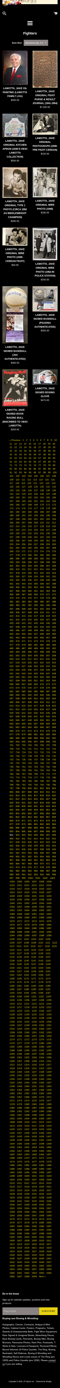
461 (12, 637)
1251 (49, 1025)
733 (12, 759)
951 (24, 856)
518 (18, 662)
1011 (20, 885)
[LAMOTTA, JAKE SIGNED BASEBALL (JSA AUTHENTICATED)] (15, 315)
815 (24, 795)
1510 (12, 1183)
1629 (49, 1251)
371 (48, 594)
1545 (49, 1201)
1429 (34, 1133)
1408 (12, 1122)
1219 (34, 1007)
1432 (12, 1136)
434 (42, 623)
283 (48, 555)
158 (18, 501)
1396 (12, 1115)
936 (30, 849)
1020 (42, 888)
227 (48, 530)
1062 (42, 914)
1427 (20, 1133)
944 (30, 853)
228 (54, 530)
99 (49, 472)
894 (18, 831)
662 (18, 727)
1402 (12, 1118)
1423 (34, 1129)
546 (42, 673)
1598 (42, 1233)
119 (23, 483)
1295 (20, 1054)
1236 (27, 1018)
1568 (42, 1215)
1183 (34, 985)
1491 (49, 1169)
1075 (49, 921)
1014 (42, 885)
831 (24, 802)
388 (54, 601)
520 (30, 662)
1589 (20, 1229)
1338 (27, 1079)
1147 (34, 964)
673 (36, 731)
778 (42, 777)
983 (24, 871)
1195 (34, 993)
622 (18, 709)
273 (36, 551)
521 (36, 662)
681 (36, 734)
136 (30, 490)
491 (48, 648)
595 (48, 695)
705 (36, 745)
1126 (12, 953)
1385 (20, 1107)
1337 (20, 1079)
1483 (34, 1165)
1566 (27, 1215)
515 (48, 659)
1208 (42, 1000)
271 (24, 551)
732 (54, 756)
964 (54, 860)
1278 (27, 1043)
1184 (41, 985)
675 (48, 731)
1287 (49, 1046)
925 (12, 845)
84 (25, 468)
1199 (19, 996)
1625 (20, 1251)
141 (12, 494)
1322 (42, 1068)
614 (18, 705)
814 (18, 795)
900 (54, 831)
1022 (12, 892)
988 (54, 871)
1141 (34, 960)
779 (48, 777)
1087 (49, 928)
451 (48, 630)
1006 (27, 881)
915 (48, 838)
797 (12, 788)
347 (48, 583)
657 (36, 723)
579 (48, 687)
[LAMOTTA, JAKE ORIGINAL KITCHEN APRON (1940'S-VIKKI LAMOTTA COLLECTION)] (15, 125)
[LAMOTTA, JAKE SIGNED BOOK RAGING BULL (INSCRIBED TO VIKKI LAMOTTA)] (15, 387)
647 (24, 720)
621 (12, 709)
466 (42, 637)
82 (16, 468)
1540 (12, 1201)
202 (42, 519)
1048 (27, 906)
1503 (49, 1176)
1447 (34, 1143)
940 (54, 849)
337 (36, 580)
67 (40, 461)
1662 (27, 1273)
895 (24, 831)
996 (54, 874)
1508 (42, 1179)
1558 (12, 1212)
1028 (12, 896)
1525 (34, 1190)
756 (54, 767)
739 (48, 759)
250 (42, 540)
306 (42, 565)
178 (42, 508)
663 (24, 727)
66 (35, 461)
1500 (27, 1176)
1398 (27, 1115)
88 (44, 468)
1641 (49, 1258)
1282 (12, 1046)
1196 (41, 993)
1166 (41, 975)
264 (30, 548)
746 (42, 763)
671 (24, 731)
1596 (27, 1233)
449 (36, 630)
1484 (42, 1165)
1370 (42, 1097)
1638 (27, 1258)
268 (54, 548)
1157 (19, 971)
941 (12, 853)
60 (54, 458)
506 (42, 655)
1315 (34, 1064)
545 (36, 673)
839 (24, 806)
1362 (27, 1093)
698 (42, 741)
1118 (47, 946)
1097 (34, 935)
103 (24, 476)
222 (18, 530)
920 (30, 842)
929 (36, 845)
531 (48, 666)
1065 (20, 917)
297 (36, 562)
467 (48, 637)
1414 (12, 1125)
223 (24, 530)
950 (18, 856)
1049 (34, 906)
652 (54, 720)
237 (12, 537)
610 (42, 702)
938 (42, 849)
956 (54, 856)
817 (36, 795)
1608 (27, 1240)
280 (30, 555)
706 (42, 745)
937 (36, 849)
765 (12, 774)
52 (16, 458)
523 (48, 662)
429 (12, 623)
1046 (12, 906)
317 (12, 573)
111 (24, 479)
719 (24, 752)
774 (18, 777)
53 (20, 458)
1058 (12, 914)
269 (12, 551)
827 (48, 799)
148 (54, 494)
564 (54, 680)
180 (54, 508)
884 (54, 824)
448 (30, 630)
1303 (34, 1057)
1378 (12, 1104)
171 (48, 504)
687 (24, 738)
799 (24, 788)
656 (30, 723)
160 (30, 501)
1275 (49, 1039)
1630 (12, 1255)
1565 (20, 1215)
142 (18, 494)
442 (42, 627)
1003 (52, 878)
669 (12, 731)
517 (12, 662)
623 (24, 709)
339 (48, 580)
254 (18, 544)
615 (24, 705)
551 (24, 677)
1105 (48, 939)
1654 (12, 1269)
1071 (20, 921)
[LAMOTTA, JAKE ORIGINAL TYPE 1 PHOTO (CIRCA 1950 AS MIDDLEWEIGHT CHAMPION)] (15, 182)
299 (48, 562)
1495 (34, 1172)
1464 (27, 1154)
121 (35, 483)
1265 (20, 1036)
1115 (26, 946)
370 (42, 594)
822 (18, 799)
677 (12, 734)
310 (18, 569)
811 (48, 792)
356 (54, 587)
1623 (49, 1247)
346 (42, 583)
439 (24, 627)
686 (18, 738)
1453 (34, 1147)
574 (18, 687)
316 (54, 569)
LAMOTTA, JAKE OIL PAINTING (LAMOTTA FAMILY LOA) (15, 92)
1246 (12, 1025)
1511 (20, 1183)
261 (12, 548)
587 (48, 691)
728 (30, 756)
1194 (27, 993)
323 (48, 573)
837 (12, 806)
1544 (42, 1201)
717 (12, 752)
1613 (20, 1244)
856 (30, 813)
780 (54, 777)
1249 (34, 1025)
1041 (20, 903)
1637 (20, 1258)
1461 (49, 1151)
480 (30, 645)
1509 (49, 1179)
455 (24, 634)
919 (24, 842)
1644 (27, 1262)
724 (54, 752)
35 (30, 451)
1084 (27, 928)
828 (54, 799)
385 (36, 601)
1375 (34, 1100)
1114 (19, 946)
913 (36, 838)
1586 (42, 1226)
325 (12, 576)
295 (24, 562)
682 (42, 734)
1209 (49, 1000)
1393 (34, 1111)
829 (12, 802)
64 (25, 461)
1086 (42, 928)
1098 (42, 935)
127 (24, 486)
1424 (42, 1129)
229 (12, 533)
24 (25, 447)
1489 (34, 1169)
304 (30, 565)
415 (24, 616)
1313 (20, 1064)
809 (36, 792)
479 (24, 645)
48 (44, 454)
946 (42, 853)
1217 (20, 1007)
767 (24, 774)
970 (42, 863)
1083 (20, 928)
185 (36, 512)
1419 (49, 1125)
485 (12, 648)
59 (49, 458)
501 (12, 655)
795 (48, 784)
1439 (20, 1140)
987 (48, 871)
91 (11, 472)
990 (18, 874)
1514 (42, 1183)
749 (12, 767)
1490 (42, 1169)
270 (18, 551)
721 (36, 752)
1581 (49, 1222)
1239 (49, 1018)
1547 (20, 1204)
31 (11, 451)
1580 (42, 1222)
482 (42, 645)
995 (48, 874)
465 (36, 637)
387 (48, 601)
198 (18, 519)
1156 (12, 971)
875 (48, 820)
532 (54, 666)
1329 (49, 1072)
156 (54, 497)
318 (18, 573)
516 (54, 659)
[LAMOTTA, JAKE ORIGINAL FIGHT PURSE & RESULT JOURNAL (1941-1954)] (45, 69)
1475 (20, 1161)
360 (30, 591)
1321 (34, 1068)
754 (42, 767)
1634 (42, 1255)
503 (24, 655)
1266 (27, 1036)
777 (36, 777)
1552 (12, 1208)
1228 (12, 1014)
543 (24, 673)
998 (18, 878)
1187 (19, 989)
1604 (42, 1237)
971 (48, 863)
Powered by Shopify (44, 1381)
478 (18, 645)
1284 (27, 1046)
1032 (42, 896)
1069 (49, 917)
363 (48, 591)
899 (48, 831)
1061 (34, 914)
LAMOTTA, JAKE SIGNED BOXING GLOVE (45, 392)
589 (12, 695)
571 (48, 684)
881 (36, 824)
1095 (20, 935)
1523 (20, 1190)
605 (12, 702)
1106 (12, 942)
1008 (42, 881)
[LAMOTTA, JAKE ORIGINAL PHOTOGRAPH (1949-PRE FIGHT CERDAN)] (45, 124)
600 (30, 698)
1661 (20, 1273)
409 (36, 612)
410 (42, 612)
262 (18, 548)
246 (18, 540)
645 (12, 720)
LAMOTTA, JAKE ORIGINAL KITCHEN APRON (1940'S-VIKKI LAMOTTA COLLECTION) (15, 148)
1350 (27, 1086)
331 (48, 576)
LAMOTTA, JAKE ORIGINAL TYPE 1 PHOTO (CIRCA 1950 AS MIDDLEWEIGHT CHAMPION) (15, 209)
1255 (34, 1028)
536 (30, 670)
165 (12, 504)
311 (24, 569)
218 (42, 526)
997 (12, 878)
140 (54, 490)
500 (54, 652)
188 (54, 512)
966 (18, 863)
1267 (34, 1036)
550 (18, 677)
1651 (34, 1265)
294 (18, 562)
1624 (12, 1251)
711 (24, 749)
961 (36, 860)
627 (48, 709)
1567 (34, 1215)
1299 (49, 1054)
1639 (34, 1258)
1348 (12, 1086)
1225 (34, 1010)
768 (30, 774)
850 (42, 809)
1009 (49, 881)
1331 (20, 1075)
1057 (49, 910)
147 (48, 494)
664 (30, 727)
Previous (15, 440)
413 (12, 616)
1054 (27, 910)
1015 (48, 885)
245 (12, 540)
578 (42, 687)
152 (30, 497)
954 (42, 856)
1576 (12, 1222)
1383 (49, 1104)
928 (30, 845)
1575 (49, 1219)
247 (24, 540)
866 (42, 817)
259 (48, 544)
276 (54, 551)
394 (42, 605)
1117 (40, 946)
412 (54, 612)
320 (30, 573)
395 (48, 605)
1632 (27, 1255)
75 (30, 465)
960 (30, 860)
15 (30, 443)
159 (24, 501)
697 (36, 741)
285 (12, 558)
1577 (20, 1222)
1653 (49, 1265)
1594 (12, 1233)
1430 (42, 1133)
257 (36, 544)
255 (24, 544)
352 (30, 587)
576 (30, 687)
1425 (49, 1129)
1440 (27, 1140)
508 (54, 655)
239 (24, 537)
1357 (34, 1090)
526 (18, 666)
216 (30, 526)
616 (30, 705)
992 (30, 874)
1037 (34, 899)
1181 (19, 985)
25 (30, 447)
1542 (27, 1201)
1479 (49, 1161)
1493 (20, 1172)
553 (36, 677)
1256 (42, 1028)
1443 (49, 1140)
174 (18, 508)
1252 (12, 1028)
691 (48, 738)
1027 (49, 892)
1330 (12, 1075)
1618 (12, 1247)
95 (30, 472)
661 (12, 727)
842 (42, 806)
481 (36, 645)
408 (30, 612)
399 (24, 609)
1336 (12, 1079)
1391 (20, 1111)
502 (18, 655)
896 (30, 831)
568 (30, 684)
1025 (34, 892)
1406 (42, 1118)
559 (24, 680)
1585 (34, 1226)
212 (54, 522)
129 (36, 486)
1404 (27, 1118)
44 (25, 454)
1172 (41, 978)
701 (12, 745)
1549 (34, 1204)
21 (11, 447)
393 (36, 605)
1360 (12, 1093)
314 (42, 569)
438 (18, 627)
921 (36, 842)
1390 (12, 1111)
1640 (42, 1258)
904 (30, 835)
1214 (42, 1003)
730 (42, 756)
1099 (49, 935)
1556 (42, 1208)
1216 (12, 1007)
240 (30, 537)
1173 (48, 978)
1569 (49, 1215)
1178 (41, 982)
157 (12, 501)
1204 (12, 1000)
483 (48, 645)
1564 (12, 1215)
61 (11, 461)
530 (42, 666)
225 (36, 530)
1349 (20, 1086)
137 (36, 490)
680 (30, 734)
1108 (27, 942)
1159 (34, 971)
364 (54, 591)
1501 (34, 1176)
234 (42, 533)
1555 (34, 1208)
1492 (12, 1172)
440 (30, 627)
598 (18, 698)
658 (42, 723)
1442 (42, 1140)
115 (47, 479)
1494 (27, 1172)
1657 (34, 1269)
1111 (48, 942)
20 (54, 443)
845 (12, 809)
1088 (12, 932)
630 (18, 713)
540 (54, 670)
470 (18, 641)
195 (48, 515)
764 (54, 770)
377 (36, 598)
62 (16, 461)
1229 (20, 1014)
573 (12, 687)
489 (36, 648)
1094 (12, 935)
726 (18, 756)
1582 (12, 1226)
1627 (34, 1251)
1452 (27, 1147)
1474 (12, 1161)
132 (54, 486)
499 (48, 652)
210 (42, 522)
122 (42, 483)
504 (30, 655)
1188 (27, 989)
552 (30, 677)
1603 (34, 1237)
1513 (34, 1183)
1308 (27, 1061)
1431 (49, 1133)
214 (18, 526)
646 (18, 720)
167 (24, 504)
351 (24, 587)
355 (48, 587)
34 (25, 451)
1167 (48, 975)
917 (12, 842)
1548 (27, 1204)
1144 (12, 964)
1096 (27, 935)
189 (12, 515)
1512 (27, 1183)
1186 (12, 989)
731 (48, 756)
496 (30, 652)
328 (30, 576)
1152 (27, 968)
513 (36, 659)
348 (54, 583)
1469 (20, 1158)
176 (30, 508)
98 (44, 472)
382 (18, 601)
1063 (49, 914)
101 (12, 476)
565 (12, 684)
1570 (12, 1219)
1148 (41, 964)
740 (54, 759)
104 (30, 476)
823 (24, 799)
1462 (12, 1154)
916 (54, 838)
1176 (27, 982)
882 (42, 824)
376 (30, 598)
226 (42, 530)
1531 (34, 1194)
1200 (27, 996)
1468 (12, 1158)
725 (12, 756)
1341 (49, 1079)
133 (12, 490)
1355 (20, 1090)
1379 (20, 1104)
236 (54, 533)
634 (42, 713)
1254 (27, 1028)
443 (48, 627)
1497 (49, 1172)
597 (12, 698)
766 (18, 774)
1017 (20, 888)
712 (30, 749)
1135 (34, 957)
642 (42, 716)
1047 (20, 906)
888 (30, 827)
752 (30, 767)
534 (18, 670)
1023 (20, 892)
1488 (27, 1169)
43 (20, 454)
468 (54, 637)
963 (48, 860)
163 (48, 501)
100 (55, 472)
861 (12, 817)
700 (54, 741)
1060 (27, 914)
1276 (12, 1043)
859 (48, 813)
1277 (20, 1043)
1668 (27, 1276)
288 (30, 558)
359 (24, 591)
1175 (19, 982)
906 (42, 835)
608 (30, 702)
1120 (12, 950)
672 (30, 731)
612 (54, 702)
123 (48, 483)
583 (24, 691)
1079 (34, 924)
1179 (48, 982)
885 (12, 827)
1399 (34, 1115)
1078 (27, 924)
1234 (12, 1018)
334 (18, 580)
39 (49, 451)
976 (30, 867)
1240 (12, 1021)
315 (48, 569)
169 (36, 504)
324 (54, 573)
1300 (12, 1057)
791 (24, 784)
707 (48, 745)
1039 (49, 899)
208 (30, 522)
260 (54, 544)
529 (36, 666)
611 (48, 702)
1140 (27, 960)
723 (48, 752)
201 (36, 519)
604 (54, 698)
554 (42, 677)
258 (42, 544)
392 (30, 605)
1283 (20, 1046)
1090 (27, 932)
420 (54, 616)
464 (30, 637)
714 (42, 749)
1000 (31, 878)
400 (30, 609)
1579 (34, 1222)
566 (18, 684)
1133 (19, 957)
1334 (42, 1075)
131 (48, 486)
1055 (34, 910)
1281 (49, 1043)
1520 (42, 1186)
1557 (49, 1208)
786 (42, 781)
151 (24, 497)
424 (30, 619)
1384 (12, 1107)
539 (48, 670)
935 (24, 849)
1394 (42, 1111)
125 (12, 486)
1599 (49, 1233)
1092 (42, 932)
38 (44, 451)
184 (30, 512)
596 (54, 695)
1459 (34, 1151)
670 (18, 731)
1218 (27, 1007)
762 (42, 770)
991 (24, 874)
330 (42, 576)
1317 (49, 1064)
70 (54, 461)
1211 (20, 1003)
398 (18, 609)
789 (12, 784)
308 (54, 565)
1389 (49, 1107)
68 (44, 461)
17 (39, 443)
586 (42, 691)
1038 (42, 899)
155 (48, 497)
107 (48, 476)
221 (12, 530)
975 (24, 867)
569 (36, 684)
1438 (12, 1140)
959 (24, 860)
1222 (12, 1010)
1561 (34, 1212)
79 (49, 465)
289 (36, 558)
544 (30, 673)
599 (24, 698)
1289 (20, 1050)
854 (18, 813)
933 (12, 849)
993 (36, 874)
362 (42, 591)
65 (30, 461)
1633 (34, 1255)
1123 (34, 950)
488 (30, 648)
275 (48, 551)
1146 (27, 964)
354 (42, 587)
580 (54, 687)
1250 (42, 1025)
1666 (12, 1276)
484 (54, 645)
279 (24, 555)
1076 (12, 924)
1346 (42, 1082)
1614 (27, 1244)
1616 (42, 1244)
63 (20, 461)
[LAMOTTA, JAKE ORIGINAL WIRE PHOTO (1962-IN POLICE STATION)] (45, 244)
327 (24, 576)
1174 (12, 982)
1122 (27, 950)
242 (42, 537)
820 (54, 795)
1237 (34, 1018)
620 (54, 705)
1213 (34, 1003)
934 (18, 849)
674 (42, 731)
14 (25, 443)
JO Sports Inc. (29, 1381)
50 (54, 454)
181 (12, 512)
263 (24, 548)
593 (36, 695)
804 (54, 788)
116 (53, 479)
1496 (42, 1172)
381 (12, 601)
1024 (27, 892)
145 (36, 494)
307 (48, 565)
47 (40, 454)
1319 (20, 1068)
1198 (12, 996)
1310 (42, 1061)
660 (54, 723)
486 (18, 648)
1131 (48, 953)
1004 (12, 881)
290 (42, 558)
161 (36, 501)
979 (48, 867)
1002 (45, 878)
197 (12, 519)
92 (16, 472)
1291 (34, 1050)
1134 (27, 957)
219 (48, 526)
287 (24, 558)
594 (42, 695)
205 (12, 522)
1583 (20, 1226)
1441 (34, 1140)
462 (18, 637)
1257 (49, 1028)
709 (12, 749)
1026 (42, 892)
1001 (38, 878)
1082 (12, 928)
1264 (12, 1036)
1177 (34, 982)
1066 (27, 917)
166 (18, 504)
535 (24, 670)
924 (54, 842)
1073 (34, 921)
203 (48, 519)
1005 (20, 881)
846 (18, 809)
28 (44, 447)
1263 (49, 1032)
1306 (12, 1061)
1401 (49, 1115)
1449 (49, 1143)
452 (54, 630)
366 (18, 594)
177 (36, 508)
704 (30, 745)
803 (48, 788)
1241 (20, 1021)
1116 (33, 946)
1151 (19, 968)
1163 (19, 975)
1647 (49, 1262)
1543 (34, 1201)
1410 (27, 1122)
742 (18, 763)
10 (55, 440)
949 (12, 856)
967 (24, 863)
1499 (20, 1176)
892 (54, 827)
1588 (12, 1229)
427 (48, 619)
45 (30, 454)
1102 (27, 939)
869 (12, 820)
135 (24, 490)
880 (30, 824)
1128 (27, 953)
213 (12, 526)
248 (30, 540)
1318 (12, 1068)
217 (36, 526)
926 (18, 845)
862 (18, 817)
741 (12, 763)
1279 (34, 1043)
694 (18, 741)
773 (12, 777)
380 (54, 598)
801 (36, 788)
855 (24, 813)
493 (12, 652)
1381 (34, 1104)
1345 (34, 1082)
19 (49, 443)
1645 (34, 1262)
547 (48, 673)
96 (35, 472)
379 (48, 598)
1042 (27, 903)
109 (12, 479)
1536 (27, 1197)
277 (12, 555)
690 (42, 738)
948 (54, 853)
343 (24, 583)
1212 (27, 1003)
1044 (42, 903)
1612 (12, 1244)
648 (30, 720)
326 (18, 576)
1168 (12, 978)
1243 (34, 1021)
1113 (12, 946)
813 (12, 795)
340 (54, 580)
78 (44, 465)
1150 (12, 968)
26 (35, 447)
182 (18, 512)
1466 (42, 1154)
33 (20, 451)
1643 (20, 1262)
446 (18, 630)
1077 (20, 924)
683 (48, 734)
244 (54, 537)
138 (42, 490)
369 (36, 594)
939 (48, 849)
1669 (34, 1276)
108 (54, 476)
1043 (34, 903)
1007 (34, 881)
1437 (49, 1136)
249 (36, 540)
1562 (42, 1212)
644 (54, 716)
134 (18, 490)
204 (54, 519)
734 (18, 759)
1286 (42, 1046)
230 (18, 533)
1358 (42, 1090)
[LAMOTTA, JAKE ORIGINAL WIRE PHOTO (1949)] (45, 182)
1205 (20, 1000)
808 (30, 792)
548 (54, 673)
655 (24, 723)
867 (48, 817)
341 (12, 583)
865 (36, 817)
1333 (34, 1075)
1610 (42, 1240)
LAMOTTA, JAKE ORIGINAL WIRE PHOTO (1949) (45, 204)
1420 (12, 1129)
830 (18, 802)
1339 (34, 1079)
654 (18, 723)
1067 (34, 917)
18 (44, 443)
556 (54, 677)
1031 (34, 896)
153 (36, 497)
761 (36, 770)
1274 (42, 1039)
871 (24, 820)
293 (12, 562)
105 (36, 476)
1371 (49, 1097)
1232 (42, 1014)
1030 (27, 896)
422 (18, 619)
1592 (42, 1229)
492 (54, 648)
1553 (20, 1208)
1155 (48, 968)
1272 (27, 1039)
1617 (49, 1244)
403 (48, 609)
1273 (34, 1039)
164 (54, 501)
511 (24, 659)
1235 (20, 1018)
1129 (34, 953)
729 (36, 756)
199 (24, 519)
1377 (49, 1100)
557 (12, 680)
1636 (12, 1258)
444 (54, 627)
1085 (34, 928)
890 (42, 827)
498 (42, 652)
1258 (12, 1032)
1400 (42, 1115)
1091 (34, 932)
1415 (20, 1125)
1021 (49, 888)
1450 (12, 1147)
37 (40, 451)
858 (42, 813)
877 (12, 824)
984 (30, 871)
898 (42, 831)
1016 (12, 888)
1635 (49, 1255)
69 (49, 461)
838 (18, 806)
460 (54, 634)
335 (24, 580)
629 (12, 713)
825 (36, 799)
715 (48, 749)
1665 (49, 1273)
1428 (27, 1133)
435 (48, 623)
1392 (27, 1111)
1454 (42, 1147)
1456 (12, 1151)
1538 (42, 1197)
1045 (49, 903)
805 (12, 792)
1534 (12, 1197)
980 (54, 867)
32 (16, 451)
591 (24, 695)
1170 (27, 978)
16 (35, 443)
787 (48, 781)
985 (36, 871)
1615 (34, 1244)
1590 (27, 1229)
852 (54, 809)
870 (18, 820)
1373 (20, 1100)
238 (18, 537)
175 (24, 508)
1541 (20, 1201)
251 (48, 540)
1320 (27, 1068)
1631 (20, 1255)
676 (54, 731)
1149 (48, 964)
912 (30, 838)
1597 (34, 1233)
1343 (20, 1082)
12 (15, 443)
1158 (27, 971)
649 (36, 720)
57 (40, 458)
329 (36, 576)
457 (36, 634)
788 (54, 781)
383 (24, 601)
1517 (20, 1186)
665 (36, 727)
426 (42, 619)
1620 (27, 1247)
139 (48, 490)
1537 (34, 1197)
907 (48, 835)
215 (24, 526)
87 (40, 468)
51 (11, 458)
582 (18, 691)
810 (42, 792)
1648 (12, 1265)
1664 (42, 1273)
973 (12, 867)
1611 (48, 1240)
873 (36, 820)
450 (42, 630)
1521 (49, 1186)
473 (36, 641)
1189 (34, 989)
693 (12, 741)
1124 (41, 950)
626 (42, 709)
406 (18, 612)
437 (12, 627)
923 (48, 842)
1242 (27, 1021)
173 (12, 508)
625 (36, 709)
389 (12, 605)
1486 (12, 1169)
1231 (34, 1014)
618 (42, 705)
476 (54, 641)
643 (48, 716)
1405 (34, 1118)
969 (36, 863)
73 (20, 465)
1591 (34, 1229)
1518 (27, 1186)
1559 (20, 1212)
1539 (49, 1197)
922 (42, 842)
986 (42, 871)
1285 (34, 1046)
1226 (42, 1010)
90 (54, 468)
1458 (27, 1151)
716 (54, 749)
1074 (42, 921)
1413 (48, 1122)
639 (24, 716)
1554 (27, 1208)
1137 (48, 957)
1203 (48, 996)
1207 (34, 1000)
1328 (42, 1072)
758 (18, 770)
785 (36, 781)
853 (12, 813)
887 (24, 827)
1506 (27, 1179)
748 (54, 763)
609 (36, 702)
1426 (12, 1133)
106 (42, 476)
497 (36, 652)
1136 (41, 957)
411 (48, 612)
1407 (49, 1118)
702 (18, 745)
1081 (49, 924)
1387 (34, 1107)
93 (20, 472)
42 (16, 454)
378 (42, 598)
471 (24, 641)
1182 (27, 985)
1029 (20, 896)
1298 (42, 1054)
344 (30, 583)
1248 (27, 1025)
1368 (27, 1097)
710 (18, 749)
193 (36, 515)
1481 (20, 1165)
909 (12, 838)
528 (30, 666)
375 (24, 598)
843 (48, 806)
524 (54, 662)
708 (54, 745)
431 (24, 623)
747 (48, 763)
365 (12, 594)
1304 (42, 1057)
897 (36, 831)
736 (30, 759)
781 (12, 781)
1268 (42, 1036)
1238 (42, 1018)
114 (41, 479)
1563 (49, 1212)
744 (30, 763)
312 (30, 569)
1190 (41, 989)
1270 (12, 1039)
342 (18, 583)
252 (54, 540)
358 (18, 591)
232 (30, 533)
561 (36, 680)
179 (48, 508)
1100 (12, 939)
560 (30, 680)
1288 (12, 1050)
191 (24, 515)
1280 (42, 1043)
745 (36, 763)
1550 (42, 1204)
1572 (27, 1219)
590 (18, 695)
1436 (42, 1136)
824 (30, 799)
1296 (27, 1054)
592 (30, 695)
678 (18, 734)
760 (30, 770)
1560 (27, 1212)
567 (24, 684)
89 (49, 468)
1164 (27, 975)
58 (44, 458)
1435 (34, 1136)
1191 (48, 989)
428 (54, 619)
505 (36, 655)
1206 (27, 1000)
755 (48, 767)
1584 (27, 1226)
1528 (12, 1194)
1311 (48, 1061)
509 (12, 659)
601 (36, 698)
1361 (20, 1093)
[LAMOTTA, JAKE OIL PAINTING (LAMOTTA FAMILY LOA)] (15, 68)
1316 (42, 1064)
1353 (49, 1086)
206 (18, 522)
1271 (20, 1039)
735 (24, 759)
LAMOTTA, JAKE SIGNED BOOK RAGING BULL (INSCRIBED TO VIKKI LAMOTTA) (15, 417)
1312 (12, 1064)
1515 (48, 1183)
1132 (12, 957)
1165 (34, 975)
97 (40, 472)
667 (48, 727)
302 (18, 565)
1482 (27, 1165)
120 (29, 483)
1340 (42, 1079)
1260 (27, 1032)
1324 (12, 1072)
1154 (41, 968)
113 (35, 479)
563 (48, 680)
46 (35, 454)
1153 (34, 968)
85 (30, 468)
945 (36, 853)
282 (42, 555)
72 (16, 465)
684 (54, 734)
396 (54, 605)
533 (12, 670)
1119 (54, 946)
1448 (42, 1143)
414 (18, 616)
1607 (20, 1240)
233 (36, 533)
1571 (20, 1219)
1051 (49, 906)
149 (12, 497)
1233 (49, 1014)
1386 (27, 1107)
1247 (20, 1025)
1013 (34, 885)
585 (36, 691)
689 (36, 738)
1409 (20, 1122)
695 (24, 741)
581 (12, 691)
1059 (20, 914)
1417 (34, 1125)
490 (42, 648)
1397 (20, 1115)
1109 (34, 942)
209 (36, 522)
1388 (42, 1107)
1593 (49, 1229)
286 (18, 558)
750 (18, 767)
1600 (12, 1237)
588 (54, 691)
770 (42, 774)
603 (48, 698)
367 (24, 594)
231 (24, 533)
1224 (27, 1010)
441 (36, 627)
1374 (27, 1100)
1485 (49, 1165)
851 (48, 809)
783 (24, 781)
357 (12, 591)
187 (48, 512)
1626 (27, 1251)
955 (48, 856)
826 (42, 799)
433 (36, 623)
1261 (34, 1032)
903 (24, 835)
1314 (27, 1064)
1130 (41, 953)
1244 (42, 1021)
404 (54, 609)
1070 (12, 921)
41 (11, 454)
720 (30, 752)
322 (42, 573)
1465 (34, 1154)
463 (24, 637)
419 (48, 616)
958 (18, 860)
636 (54, 713)
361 (36, 591)
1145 (19, 964)
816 (30, 795)
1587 (49, 1226)
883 (48, 824)
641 (36, 716)
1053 (20, 910)
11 (11, 443)
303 (24, 565)
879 (24, 824)
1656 (27, 1269)
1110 (41, 942)
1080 (42, 924)
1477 (34, 1161)
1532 (42, 1194)
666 (42, 727)
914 (42, 838)
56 (35, 458)
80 (54, 465)
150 (18, 497)
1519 (34, 1186)
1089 (20, 932)
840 (30, 806)
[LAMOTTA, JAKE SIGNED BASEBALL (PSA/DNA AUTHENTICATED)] (45, 298)
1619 (20, 1247)
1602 (27, 1237)
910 (18, 838)
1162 (12, 975)
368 (30, 594)
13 (20, 443)
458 (42, 634)
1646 (42, 1262)
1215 (48, 1003)
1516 (12, 1186)
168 (30, 504)
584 (30, 691)
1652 (42, 1265)
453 (12, 634)
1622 (42, 1247)
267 (48, 548)
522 (42, 662)
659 (48, 723)
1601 (20, 1237)
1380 (27, 1104)
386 (42, 601)
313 (36, 569)
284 (54, 555)
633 (36, 713)
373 (12, 598)
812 (54, 792)
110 (18, 479)
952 (30, 856)
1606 (12, 1240)
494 (18, 652)
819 (48, 795)
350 (18, 587)
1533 (49, 1194)
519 (24, 662)
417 (36, 616)
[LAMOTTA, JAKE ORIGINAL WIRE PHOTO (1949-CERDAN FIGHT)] (15, 237)
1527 (49, 1190)
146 (42, 494)
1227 (49, 1010)
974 (18, 867)
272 (30, 551)
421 (12, 619)
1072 (27, 921)
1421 (20, 1129)
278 (18, 555)
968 (30, 863)
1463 (20, 1154)
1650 (27, 1265)
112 (29, 479)
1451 (20, 1147)
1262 (42, 1032)
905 (36, 835)
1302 (27, 1057)
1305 (49, 1057)
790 (18, 784)
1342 (12, 1082)
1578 (27, 1222)
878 (18, 824)
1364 (42, 1093)
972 (54, 863)
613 (12, 705)
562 (42, 680)
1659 (49, 1269)
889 (36, 827)
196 (54, 515)
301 (12, 565)
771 (48, 774)
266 (42, 548)
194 (42, 515)
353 (36, 587)
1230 (27, 1014)
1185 (48, 985)
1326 (27, 1072)
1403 (20, 1118)
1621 (34, 1247)
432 (30, 623)
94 (25, 472)
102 (18, 476)
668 (54, 727)
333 (12, 580)
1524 (27, 1190)
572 (54, 684)
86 (35, 468)
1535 (20, 1197)
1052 (12, 910)
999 (24, 878)
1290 (27, 1050)
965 (12, 863)
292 (54, 558)
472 (30, 641)
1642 (12, 1262)
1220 (42, 1007)
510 (18, 659)
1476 (27, 1161)
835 (48, 802)
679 (24, 734)
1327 (34, 1072)
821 (12, 799)
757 (12, 770)
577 (36, 687)
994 (42, 874)
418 (42, 616)
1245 (49, 1021)
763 (48, 770)
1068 (42, 917)
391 (24, 605)
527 (24, 666)
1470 (27, 1158)
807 (24, 792)
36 (35, 451)
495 (24, 652)
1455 (49, 1147)
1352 (42, 1086)
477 (12, 645)
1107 (19, 942)
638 (18, 716)
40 (54, 451)
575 (24, 687)
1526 (42, 1190)
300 (54, 562)
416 (30, 616)
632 (30, 713)
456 (30, 634)
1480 (12, 1165)
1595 (20, 1233)
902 (18, 835)
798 (18, 788)
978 (42, 867)
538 (42, 670)
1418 (42, 1125)
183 (24, 512)
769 (36, 774)
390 (18, 605)
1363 (34, 1093)
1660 (12, 1273)
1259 (20, 1032)
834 (42, 802)
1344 (27, 1082)
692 (54, 738)
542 (18, 673)
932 (54, 845)
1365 (49, 1093)
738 (42, 759)
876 (54, 820)
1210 (12, 1003)
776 (30, 777)
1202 (41, 996)
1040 (12, 903)
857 (36, 813)
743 (24, 763)
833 (36, 802)
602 (42, 698)
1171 (34, 978)
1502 (42, 1176)
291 (48, 558)
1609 (34, 1240)
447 (24, 630)
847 (24, 809)
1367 (20, 1097)
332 (54, 576)
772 (54, 774)
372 (54, 594)
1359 (49, 1090)
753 (36, 767)
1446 (27, 1143)
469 (12, 641)
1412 (42, 1122)
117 (12, 483)
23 (20, 447)
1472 (42, 1158)
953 (36, 856)
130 (42, 486)
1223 (20, 1010)
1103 (34, 939)
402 (42, 609)
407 (24, 612)
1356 (27, 1090)
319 (24, 573)
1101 (19, 939)
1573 (34, 1219)
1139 (19, 960)
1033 (49, 896)
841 (36, 806)
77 (40, 465)
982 (18, 871)
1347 (49, 1082)
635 (48, 713)
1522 (12, 1190)
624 (30, 709)
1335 (49, 1075)
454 (18, 634)
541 (12, 673)
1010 (12, 885)
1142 (41, 960)
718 (18, 752)
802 (42, 788)
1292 (42, 1050)
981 (12, 871)
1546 (12, 1204)
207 (24, 522)
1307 (20, 1061)
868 (54, 817)
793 (36, 784)
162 (42, 501)
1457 (20, 1151)
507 (48, 655)
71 (11, 465)
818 (42, 795)
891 (48, 827)
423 (24, 619)
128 (30, 486)
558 (18, 680)
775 (24, 777)
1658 (42, 1269)
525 (12, 666)
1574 (42, 1219)
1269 (49, 1036)
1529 (20, 1194)
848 (30, 809)
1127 (19, 953)
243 (48, 537)
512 (30, 659)
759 (24, 770)
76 (35, 465)
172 (54, 504)
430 (18, 623)
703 (24, 745)
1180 (12, 985)
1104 (41, 939)
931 (48, 845)
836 (54, 802)
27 (40, 447)
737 (36, 759)
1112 (54, 942)
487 (24, 648)
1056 (42, 910)
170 (42, 504)
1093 (49, 932)
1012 (27, 885)
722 (42, 752)
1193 (19, 993)
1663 (34, 1273)
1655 (20, 1269)
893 (12, 831)
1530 (27, 1194)
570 (42, 684)
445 (12, 630)
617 (36, 705)
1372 (12, 1100)
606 (18, 702)
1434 (27, 1136)
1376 (42, 1100)
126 (18, 486)
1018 (27, 888)
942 (18, 853)
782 (18, 781)
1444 (12, 1143)
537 (36, 670)
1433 (20, 1136)
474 (42, 641)
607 (24, 702)
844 (54, 806)
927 (24, 845)
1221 (49, 1007)
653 (12, 723)
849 (36, 809)
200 (30, 519)
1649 (20, 1265)
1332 (27, 1075)
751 (24, 767)
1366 (12, 1097)
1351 (34, 1086)
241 (36, 537)
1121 (19, 950)
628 (54, 709)
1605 (49, 1237)
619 (48, 705)
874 (42, 820)
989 (12, 874)
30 (54, 447)
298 (42, 562)
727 (24, 756)
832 (30, 802)
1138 (12, 960)
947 (48, 853)
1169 (19, 978)
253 (12, 544)
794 (42, 784)
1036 (27, 899)
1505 (20, 1179)
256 (30, 544)
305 (36, 565)
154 (42, 497)
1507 (34, 1179)
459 (48, 634)
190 (18, 515)
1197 (48, 993)
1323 (49, 1068)
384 (30, 601)
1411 (34, 1122)
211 (48, 522)
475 (48, 641)
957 (12, 860)
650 (42, 720)
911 (24, 838)
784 (30, 781)
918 (18, 842)
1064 (12, 917)
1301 (20, 1057)
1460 (42, 1151)
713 (36, 749)
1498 (12, 1176)
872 (30, 820)
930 (42, 845)
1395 (49, 1111)
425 (36, 619)
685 (12, 738)
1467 (49, 1154)
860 (54, 813)
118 (18, 483)
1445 (20, 1143)
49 (49, 454)
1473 (49, 1158)
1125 (48, 950)
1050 (42, 906)
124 (54, 483)
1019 (34, 888)
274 (42, 551)
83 (20, 468)
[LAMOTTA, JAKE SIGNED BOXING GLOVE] (45, 377)
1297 (34, 1054)
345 (36, 583)
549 (12, 677)
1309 (34, 1061)
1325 (20, 1072)
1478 (42, 1161)
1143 (48, 960)
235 (48, 533)
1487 (20, 1169)
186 (42, 512)
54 (25, 458)
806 (18, 792)
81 (11, 468)
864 (30, 817)
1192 (12, 993)
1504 (12, 1179)
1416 (27, 1125)
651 (48, 720)
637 (12, 716)
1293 (49, 1050)
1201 (34, 996)
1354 (12, 1090)
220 (54, 526)
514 (42, 659)
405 (12, 612)
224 (30, 530)
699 (48, 741)
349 (12, 587)
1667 (20, 1276)
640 (30, 716)
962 (42, 860)
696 (30, 741)
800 (30, 788)
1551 (49, 1204)
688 (30, 738)
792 (30, 784)
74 (25, 465)
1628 (42, 1251)
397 (12, 609)
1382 (42, 1104)
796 (54, 784)
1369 (34, 1097)
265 (36, 548)
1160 (41, 971)
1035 (20, 899)
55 (30, 458)
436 (54, 623)
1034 (12, 899)
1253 (20, 1028)
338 (42, 580)
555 (48, 677)
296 (30, 562)
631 (24, 713)
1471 (34, 1158)
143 (24, 494)
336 (30, 580)
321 (36, 573)
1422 (27, 1129)
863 (24, 817)
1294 (12, 1054)
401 (36, 609)
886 (18, 827)
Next (42, 1276)
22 (16, 447)
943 (24, 853)
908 (54, 835)
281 (36, 555)
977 (36, 867)
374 (18, 598)
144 (30, 494)
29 (49, 447)
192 (30, 515)
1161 (48, 971)
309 (12, 569)
